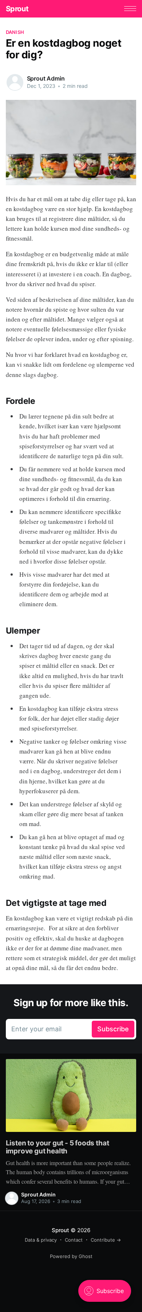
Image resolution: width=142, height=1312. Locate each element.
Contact (74, 1240)
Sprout (17, 8)
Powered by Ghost (71, 1256)
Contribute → (106, 1240)
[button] (130, 9)
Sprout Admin (46, 78)
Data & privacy (41, 1240)
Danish (15, 32)
